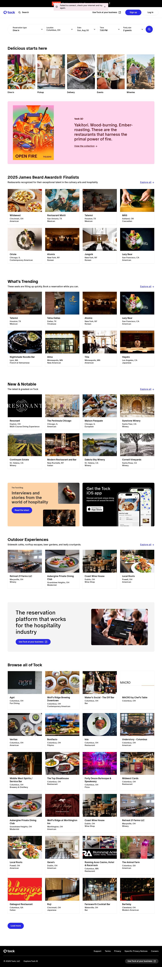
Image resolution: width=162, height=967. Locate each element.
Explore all (145, 182)
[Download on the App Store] (101, 509)
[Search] (149, 29)
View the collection (84, 146)
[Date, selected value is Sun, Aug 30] (94, 29)
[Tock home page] (9, 12)
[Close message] (105, 6)
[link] (25, 207)
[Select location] (72, 29)
